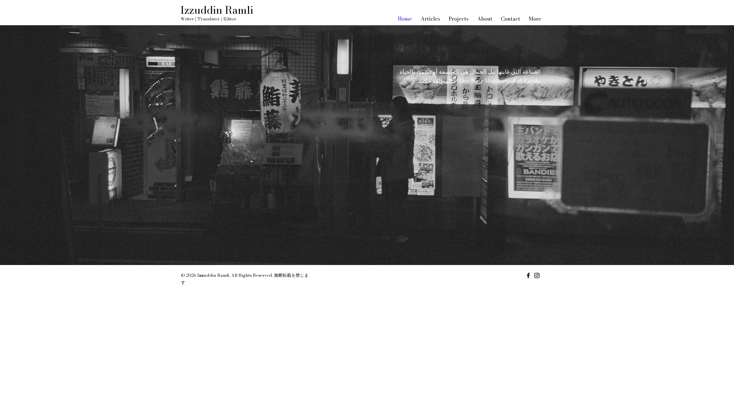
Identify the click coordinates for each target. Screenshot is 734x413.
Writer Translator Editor (208, 18)
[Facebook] (528, 275)
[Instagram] (536, 275)
